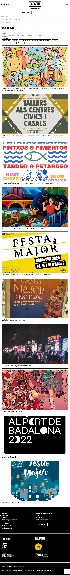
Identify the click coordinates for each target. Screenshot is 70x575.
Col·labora (39, 515)
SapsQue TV (6, 524)
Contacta (5, 517)
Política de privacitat (16, 570)
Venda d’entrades (41, 520)
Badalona (4, 16)
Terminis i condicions (44, 570)
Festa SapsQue (7, 526)
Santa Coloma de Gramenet (10, 19)
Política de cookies (30, 570)
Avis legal (5, 570)
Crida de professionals (10, 520)
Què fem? (5, 515)
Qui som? (5, 513)
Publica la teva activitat (44, 513)
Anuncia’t (38, 517)
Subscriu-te (25, 12)
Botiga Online (7, 528)
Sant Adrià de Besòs (8, 23)
